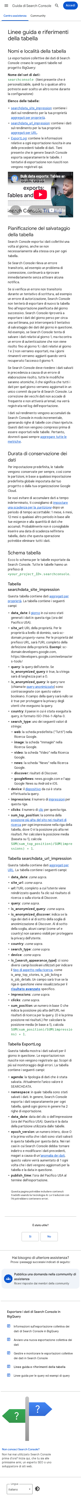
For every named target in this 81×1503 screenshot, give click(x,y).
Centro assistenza (15, 15)
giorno (35, 613)
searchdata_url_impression (30, 123)
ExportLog (19, 138)
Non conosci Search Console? (21, 1449)
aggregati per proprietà (28, 118)
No (49, 1236)
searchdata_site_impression (31, 108)
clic (41, 810)
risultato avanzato (25, 989)
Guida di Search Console (32, 6)
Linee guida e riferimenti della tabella (39, 1367)
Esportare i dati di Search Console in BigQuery (33, 1314)
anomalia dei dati (53, 1156)
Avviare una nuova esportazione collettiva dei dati (43, 1342)
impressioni (57, 799)
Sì (30, 1236)
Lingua (14, 1483)
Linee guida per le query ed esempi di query (42, 1375)
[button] (6, 5)
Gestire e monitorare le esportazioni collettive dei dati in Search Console (43, 1356)
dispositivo (33, 789)
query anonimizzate (40, 687)
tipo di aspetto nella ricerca (32, 970)
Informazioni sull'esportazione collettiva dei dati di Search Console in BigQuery (41, 1329)
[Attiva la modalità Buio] (37, 1488)
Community (38, 15)
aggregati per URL (24, 133)
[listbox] (20, 1489)
